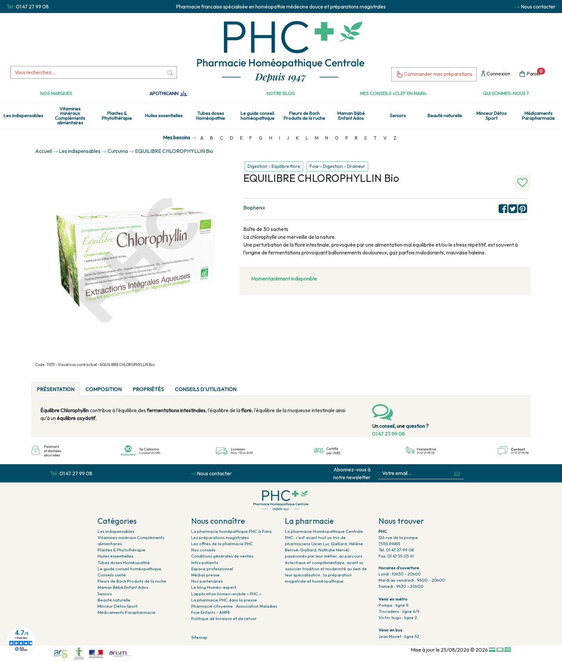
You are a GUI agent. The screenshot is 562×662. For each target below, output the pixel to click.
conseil (387, 426)
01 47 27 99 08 (32, 6)
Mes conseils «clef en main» (393, 93)
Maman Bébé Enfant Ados (351, 115)
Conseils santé (112, 574)
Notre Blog (281, 93)
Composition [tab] (104, 389)
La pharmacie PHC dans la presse (224, 599)
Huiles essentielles (164, 115)
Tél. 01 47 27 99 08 (396, 549)
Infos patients (204, 562)
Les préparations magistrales (220, 537)
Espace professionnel (212, 568)
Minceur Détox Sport (491, 115)
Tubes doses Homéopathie (210, 115)
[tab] (247, 385)
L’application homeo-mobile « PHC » (226, 593)
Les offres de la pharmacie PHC (222, 543)
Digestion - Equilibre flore (274, 166)
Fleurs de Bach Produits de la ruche (304, 115)
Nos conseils (203, 549)
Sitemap (199, 637)
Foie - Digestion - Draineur (337, 166)
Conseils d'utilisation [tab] (205, 389)
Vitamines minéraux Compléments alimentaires (70, 116)
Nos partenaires (207, 581)
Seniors (398, 115)
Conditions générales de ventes (222, 556)
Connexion (498, 73)
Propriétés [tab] (148, 389)
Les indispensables (23, 115)
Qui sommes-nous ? (506, 93)
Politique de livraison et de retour (224, 618)
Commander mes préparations (437, 74)
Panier (534, 73)
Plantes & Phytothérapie (117, 115)
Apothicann (165, 93)
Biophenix (254, 207)
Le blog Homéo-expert (213, 587)
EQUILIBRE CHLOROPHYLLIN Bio (174, 151)
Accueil (43, 151)
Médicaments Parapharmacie (538, 115)
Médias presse (205, 574)
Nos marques (56, 93)
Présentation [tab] (55, 389)
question (415, 426)
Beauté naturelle (445, 115)
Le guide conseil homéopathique (257, 115)
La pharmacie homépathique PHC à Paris (231, 531)
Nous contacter (538, 6)
